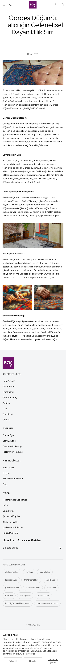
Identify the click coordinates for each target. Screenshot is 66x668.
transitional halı (31, 579)
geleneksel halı (12, 587)
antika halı (50, 579)
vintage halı (25, 595)
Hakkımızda (8, 467)
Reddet (33, 660)
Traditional (8, 414)
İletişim (6, 473)
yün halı (29, 572)
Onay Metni (8, 510)
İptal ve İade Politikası (13, 527)
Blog (5, 484)
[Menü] (3, 5)
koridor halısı (11, 579)
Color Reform (9, 386)
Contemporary (10, 397)
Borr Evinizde (9, 440)
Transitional (8, 391)
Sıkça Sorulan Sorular (13, 478)
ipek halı (9, 595)
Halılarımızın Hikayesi (13, 451)
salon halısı (45, 572)
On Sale (6, 419)
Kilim (5, 408)
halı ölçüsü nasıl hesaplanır (17, 603)
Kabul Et (13, 660)
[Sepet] (62, 4)
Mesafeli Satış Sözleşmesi (15, 499)
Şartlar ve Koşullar (11, 516)
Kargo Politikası (10, 521)
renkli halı (51, 587)
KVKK (5, 505)
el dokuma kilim (33, 587)
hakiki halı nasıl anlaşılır (47, 603)
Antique (7, 403)
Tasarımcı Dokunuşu (12, 446)
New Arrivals (9, 380)
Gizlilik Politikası (28, 653)
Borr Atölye (8, 435)
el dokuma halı (12, 572)
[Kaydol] (60, 547)
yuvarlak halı (43, 595)
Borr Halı (36, 625)
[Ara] (10, 4)
